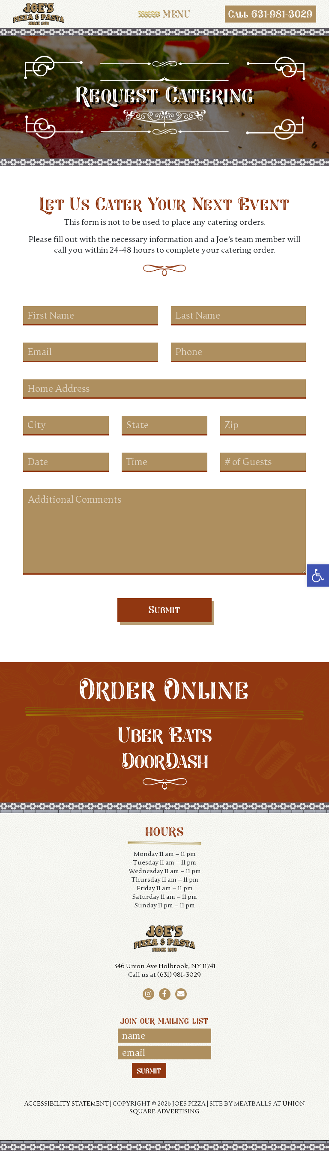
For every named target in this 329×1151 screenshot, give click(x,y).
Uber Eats (165, 734)
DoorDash (164, 760)
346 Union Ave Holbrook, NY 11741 (164, 965)
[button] (318, 575)
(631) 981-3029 (179, 974)
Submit (165, 610)
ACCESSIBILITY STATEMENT (66, 1103)
